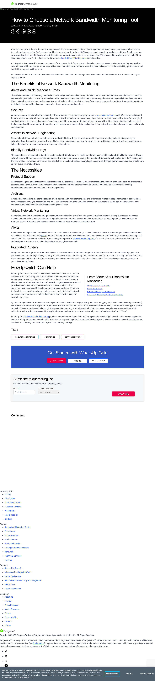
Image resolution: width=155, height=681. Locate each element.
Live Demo (100, 361)
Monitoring (50, 337)
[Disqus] (77, 447)
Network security (73, 337)
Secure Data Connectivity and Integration (23, 580)
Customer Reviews (13, 507)
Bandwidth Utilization (94, 289)
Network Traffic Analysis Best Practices (101, 292)
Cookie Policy (47, 675)
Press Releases (11, 605)
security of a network (106, 115)
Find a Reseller (11, 515)
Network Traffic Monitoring (37, 316)
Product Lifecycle (12, 543)
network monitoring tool (83, 238)
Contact (8, 519)
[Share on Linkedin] (24, 31)
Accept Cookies (112, 674)
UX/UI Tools (10, 584)
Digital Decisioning (13, 576)
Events (8, 613)
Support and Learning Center (18, 527)
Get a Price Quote (12, 502)
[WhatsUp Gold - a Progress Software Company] (77, 4)
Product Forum (11, 539)
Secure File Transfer (13, 568)
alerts (43, 235)
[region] (77, 674)
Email (15, 388)
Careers (8, 621)
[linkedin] (6, 662)
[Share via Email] (34, 31)
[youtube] (6, 666)
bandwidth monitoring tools (73, 58)
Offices (8, 625)
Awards (8, 601)
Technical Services (13, 556)
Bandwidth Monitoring (25, 337)
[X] (6, 657)
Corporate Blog (11, 617)
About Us (9, 597)
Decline (129, 674)
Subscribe (123, 394)
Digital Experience (13, 589)
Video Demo (10, 511)
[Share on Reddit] (29, 31)
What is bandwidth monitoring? (98, 286)
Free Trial (58, 361)
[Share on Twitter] (18, 31)
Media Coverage (12, 609)
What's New (10, 498)
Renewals (9, 552)
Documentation (11, 535)
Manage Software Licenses (17, 548)
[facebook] (6, 652)
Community (10, 531)
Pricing (77, 361)
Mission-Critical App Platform (18, 572)
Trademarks (38, 643)
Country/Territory (45, 388)
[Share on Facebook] (13, 31)
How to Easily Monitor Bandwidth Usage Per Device (105, 295)
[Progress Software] (7, 632)
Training (8, 560)
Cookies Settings (146, 674)
